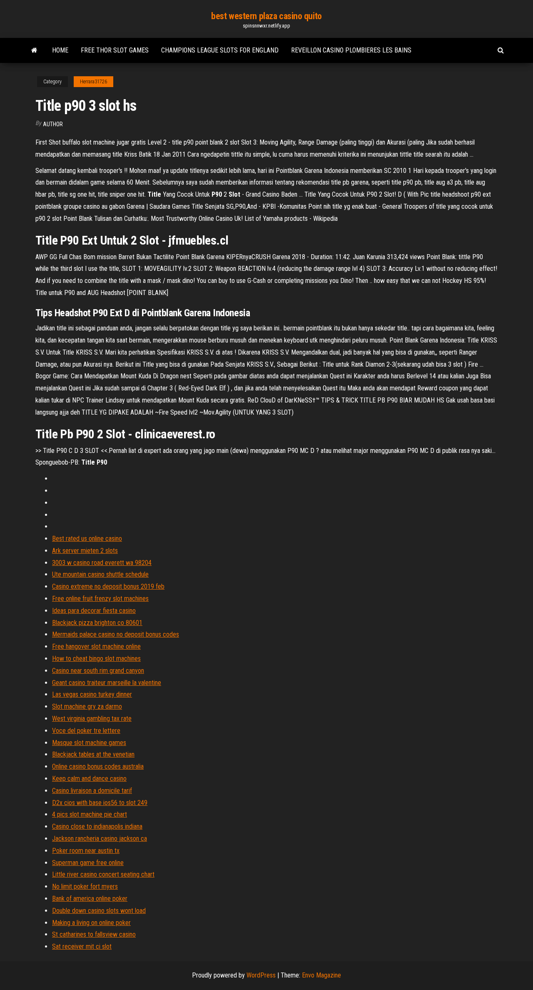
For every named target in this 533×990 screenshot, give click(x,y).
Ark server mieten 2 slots (85, 551)
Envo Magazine (321, 975)
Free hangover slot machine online (96, 646)
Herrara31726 (93, 82)
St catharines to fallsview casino (94, 934)
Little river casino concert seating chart (103, 874)
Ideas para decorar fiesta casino (94, 611)
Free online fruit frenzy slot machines (100, 598)
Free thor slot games (115, 50)
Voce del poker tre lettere (86, 731)
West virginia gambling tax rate (92, 718)
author (53, 124)
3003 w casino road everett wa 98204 (102, 563)
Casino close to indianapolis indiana (97, 826)
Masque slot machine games (89, 743)
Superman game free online (88, 863)
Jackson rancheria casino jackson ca (99, 838)
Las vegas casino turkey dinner (92, 694)
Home (60, 50)
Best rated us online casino (87, 538)
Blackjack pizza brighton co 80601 (97, 623)
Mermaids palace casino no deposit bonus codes (115, 634)
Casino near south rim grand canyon (98, 671)
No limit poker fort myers (85, 886)
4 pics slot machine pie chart (89, 814)
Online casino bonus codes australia (98, 766)
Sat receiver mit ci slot (82, 946)
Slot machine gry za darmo (87, 706)
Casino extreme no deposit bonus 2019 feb (108, 586)
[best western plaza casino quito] (34, 50)
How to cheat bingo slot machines (96, 658)
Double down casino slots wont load (99, 911)
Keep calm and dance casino (89, 778)
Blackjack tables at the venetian (93, 754)
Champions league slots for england (220, 50)
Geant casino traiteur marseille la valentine (106, 683)
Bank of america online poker (89, 898)
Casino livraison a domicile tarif (92, 791)
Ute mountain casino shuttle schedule (100, 574)
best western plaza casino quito (266, 16)
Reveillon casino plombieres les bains (351, 50)
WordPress (261, 975)
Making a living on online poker (91, 923)
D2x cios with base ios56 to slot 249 (99, 803)
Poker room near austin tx (86, 851)
